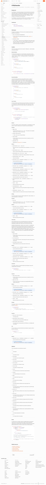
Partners (6, 463)
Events (26, 467)
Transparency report (17, 476)
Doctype (39, 16)
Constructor (39, 6)
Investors (6, 474)
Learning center (27, 473)
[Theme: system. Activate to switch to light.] (41, 1)
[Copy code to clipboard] (33, 24)
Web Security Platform (38, 467)
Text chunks (39, 14)
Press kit (6, 476)
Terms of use (32, 483)
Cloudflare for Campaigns (18, 463)
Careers (6, 473)
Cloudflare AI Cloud (38, 462)
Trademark (36, 483)
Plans (5, 461)
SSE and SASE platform (39, 461)
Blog (25, 468)
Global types (17, 251)
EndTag (39, 13)
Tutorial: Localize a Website (16, 447)
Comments (39, 15)
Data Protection (17, 474)
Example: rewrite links (15, 448)
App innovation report (28, 461)
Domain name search (7, 468)
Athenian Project (17, 462)
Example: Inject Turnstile (15, 449)
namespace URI (19, 142)
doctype (16, 305)
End (38, 17)
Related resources (40, 21)
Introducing (16, 446)
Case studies (27, 463)
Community (26, 474)
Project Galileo (17, 461)
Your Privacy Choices (41, 483)
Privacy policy (22, 483)
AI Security (37, 463)
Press (5, 475)
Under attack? (6, 467)
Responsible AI (17, 475)
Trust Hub (16, 473)
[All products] (1, 3)
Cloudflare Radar (27, 462)
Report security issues (27, 483)
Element (39, 12)
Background (39, 5)
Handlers (39, 8)
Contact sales (6, 462)
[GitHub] (39, 1)
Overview (39, 4)
